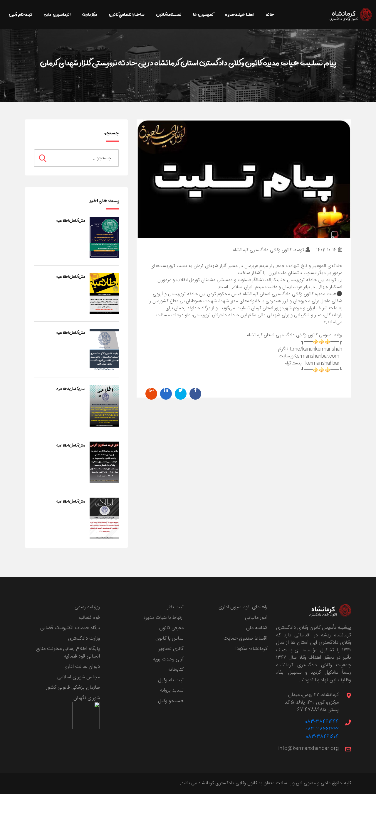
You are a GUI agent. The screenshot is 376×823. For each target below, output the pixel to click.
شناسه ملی (256, 628)
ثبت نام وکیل (171, 680)
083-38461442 (322, 729)
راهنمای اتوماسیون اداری (243, 607)
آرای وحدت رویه (168, 659)
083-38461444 (322, 722)
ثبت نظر (175, 607)
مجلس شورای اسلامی (78, 677)
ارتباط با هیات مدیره (163, 618)
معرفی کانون (171, 628)
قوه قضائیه (89, 618)
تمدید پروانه (172, 690)
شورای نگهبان (86, 698)
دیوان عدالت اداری (81, 667)
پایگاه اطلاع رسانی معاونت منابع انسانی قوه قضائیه (68, 652)
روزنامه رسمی (87, 607)
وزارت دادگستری (84, 638)
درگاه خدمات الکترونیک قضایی (70, 628)
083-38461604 (322, 737)
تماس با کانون (169, 638)
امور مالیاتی (256, 618)
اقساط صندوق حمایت (245, 638)
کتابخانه (176, 669)
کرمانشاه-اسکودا (251, 649)
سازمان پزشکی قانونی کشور (73, 687)
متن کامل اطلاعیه (70, 220)
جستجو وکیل (171, 701)
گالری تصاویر (171, 649)
